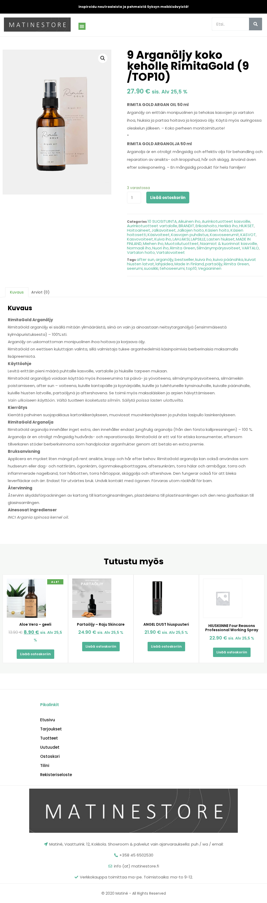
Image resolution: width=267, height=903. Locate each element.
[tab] (16, 292)
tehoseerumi (172, 268)
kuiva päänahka (228, 259)
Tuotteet (49, 738)
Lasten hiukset (221, 239)
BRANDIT (186, 225)
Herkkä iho (228, 225)
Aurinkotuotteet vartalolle (152, 225)
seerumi (135, 268)
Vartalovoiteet (170, 252)
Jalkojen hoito (190, 230)
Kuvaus (17, 292)
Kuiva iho (162, 239)
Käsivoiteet (159, 234)
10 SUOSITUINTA (162, 221)
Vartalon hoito (141, 252)
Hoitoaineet (138, 230)
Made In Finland (189, 264)
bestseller (184, 259)
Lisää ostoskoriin (167, 197)
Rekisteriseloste (56, 774)
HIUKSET (246, 225)
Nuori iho (160, 248)
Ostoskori (50, 756)
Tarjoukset (51, 729)
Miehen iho (153, 243)
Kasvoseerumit (224, 234)
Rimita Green (182, 248)
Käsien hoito (217, 230)
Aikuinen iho (189, 221)
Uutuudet (49, 747)
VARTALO (250, 248)
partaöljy (213, 264)
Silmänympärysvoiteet (218, 248)
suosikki (151, 268)
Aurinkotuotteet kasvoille (226, 221)
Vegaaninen (209, 268)
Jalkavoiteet (163, 230)
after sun (145, 259)
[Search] (255, 24)
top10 (191, 268)
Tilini (44, 765)
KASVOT (248, 234)
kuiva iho (203, 259)
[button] (82, 26)
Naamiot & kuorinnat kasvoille (228, 243)
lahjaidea (164, 264)
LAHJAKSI (181, 239)
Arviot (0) (40, 292)
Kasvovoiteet (140, 239)
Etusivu (47, 720)
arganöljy (164, 259)
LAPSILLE (198, 239)
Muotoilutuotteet (182, 243)
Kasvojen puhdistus (190, 234)
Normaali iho (139, 248)
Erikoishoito (206, 225)
